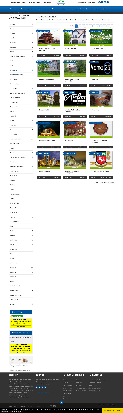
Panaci (12, 189)
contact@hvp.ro (43, 393)
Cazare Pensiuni (43, 31)
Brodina (12, 38)
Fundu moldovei (21, 130)
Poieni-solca (14, 212)
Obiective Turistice (66, 381)
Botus (12, 29)
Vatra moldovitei (15, 295)
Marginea (13, 162)
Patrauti (12, 199)
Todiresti (13, 277)
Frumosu (13, 125)
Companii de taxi (67, 395)
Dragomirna (14, 102)
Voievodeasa (14, 300)
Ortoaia (12, 180)
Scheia (21, 244)
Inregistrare (92, 2)
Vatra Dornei (21, 290)
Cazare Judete (50, 9)
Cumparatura (14, 84)
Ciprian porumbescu (16, 75)
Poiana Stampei (15, 208)
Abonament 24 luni (95, 391)
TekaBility (38, 406)
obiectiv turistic (35, 2)
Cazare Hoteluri (43, 92)
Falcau (12, 111)
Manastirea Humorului (21, 157)
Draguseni (13, 107)
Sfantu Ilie (13, 249)
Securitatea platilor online (97, 380)
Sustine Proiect (81, 391)
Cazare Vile (68, 31)
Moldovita (13, 176)
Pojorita (21, 217)
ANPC (44, 406)
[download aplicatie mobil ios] (21, 371)
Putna (12, 226)
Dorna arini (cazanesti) (17, 93)
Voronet (21, 304)
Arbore (21, 24)
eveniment (48, 2)
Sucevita (21, 272)
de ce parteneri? (81, 388)
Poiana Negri (14, 203)
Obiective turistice (82, 9)
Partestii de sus (15, 194)
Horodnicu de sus (16, 143)
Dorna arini (21, 88)
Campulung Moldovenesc (21, 56)
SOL (48, 406)
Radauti (21, 231)
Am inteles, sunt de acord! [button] (112, 410)
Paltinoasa (13, 185)
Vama (12, 281)
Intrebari (79, 385)
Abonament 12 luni (95, 388)
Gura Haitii (13, 134)
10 (108, 26)
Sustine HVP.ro (93, 385)
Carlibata (13, 61)
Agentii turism (67, 391)
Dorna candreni (15, 98)
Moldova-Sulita (15, 171)
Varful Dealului (15, 286)
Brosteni (21, 42)
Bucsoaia (21, 47)
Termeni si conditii (95, 382)
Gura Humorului (21, 139)
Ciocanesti (21, 70)
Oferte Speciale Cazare (28, 9)
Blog (106, 9)
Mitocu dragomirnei (21, 166)
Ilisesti (12, 148)
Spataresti (13, 263)
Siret (11, 254)
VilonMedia (29, 406)
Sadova (21, 235)
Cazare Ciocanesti (23, 13)
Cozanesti (13, 79)
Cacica (21, 52)
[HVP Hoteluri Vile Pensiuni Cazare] (60, 2)
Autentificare (82, 2)
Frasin (21, 120)
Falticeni (13, 116)
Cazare (40, 9)
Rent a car (66, 399)
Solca (12, 258)
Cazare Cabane (69, 92)
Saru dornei (21, 240)
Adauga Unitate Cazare (19, 2)
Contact (79, 382)
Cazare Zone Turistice (65, 9)
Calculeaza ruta (96, 9)
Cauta (13, 9)
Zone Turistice (67, 385)
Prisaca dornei (15, 221)
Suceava (21, 267)
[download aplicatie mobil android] (21, 366)
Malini (21, 153)
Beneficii (79, 380)
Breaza (21, 33)
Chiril (12, 65)
